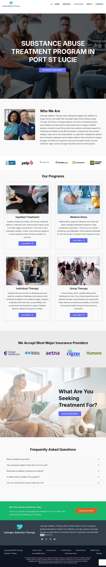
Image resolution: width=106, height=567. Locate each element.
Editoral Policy (81, 550)
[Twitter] (46, 539)
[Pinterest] (54, 539)
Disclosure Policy (71, 553)
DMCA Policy (95, 550)
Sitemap (99, 553)
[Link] (51, 4)
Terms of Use (37, 550)
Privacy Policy (51, 550)
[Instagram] (50, 539)
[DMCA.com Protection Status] (46, 536)
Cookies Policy (66, 550)
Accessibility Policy (38, 553)
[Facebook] (42, 539)
